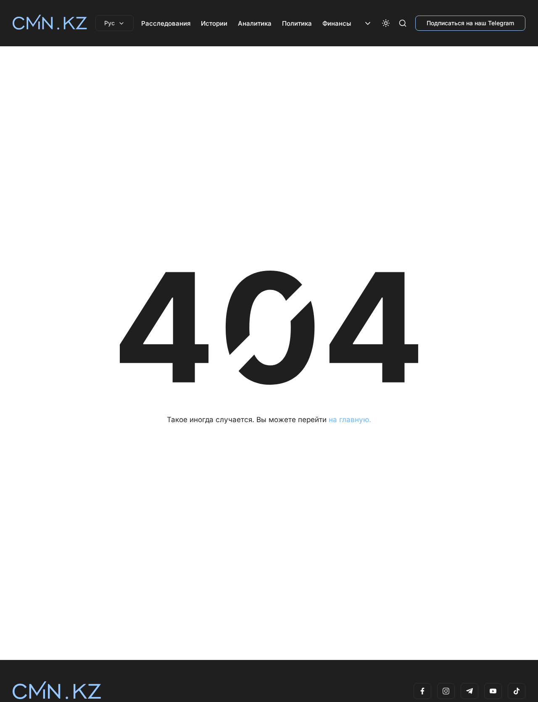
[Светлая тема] (386, 23)
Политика (297, 23)
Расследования (165, 23)
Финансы (336, 23)
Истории (214, 23)
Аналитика (255, 23)
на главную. (350, 419)
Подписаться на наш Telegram (470, 23)
